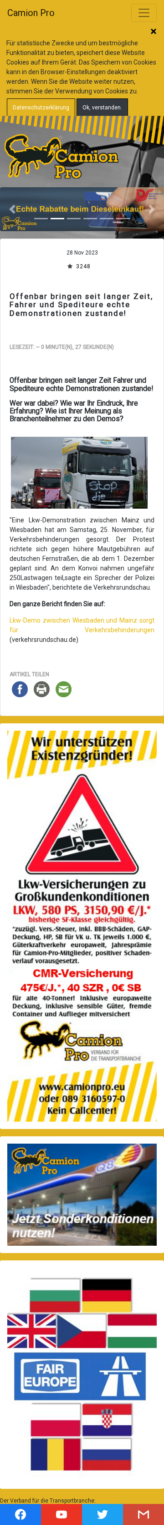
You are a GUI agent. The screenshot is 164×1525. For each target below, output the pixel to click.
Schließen (153, 32)
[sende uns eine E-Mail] (143, 1514)
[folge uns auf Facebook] (20, 1514)
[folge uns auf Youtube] (61, 1514)
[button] (12, 209)
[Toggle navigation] (144, 13)
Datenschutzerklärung (41, 107)
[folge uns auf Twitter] (102, 1514)
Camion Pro (31, 12)
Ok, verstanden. (102, 107)
